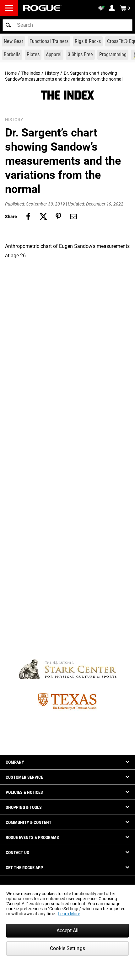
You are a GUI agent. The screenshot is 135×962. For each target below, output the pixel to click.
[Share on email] (73, 216)
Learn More (69, 913)
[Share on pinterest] (58, 216)
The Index (30, 73)
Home (11, 73)
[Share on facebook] (28, 216)
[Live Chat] (102, 8)
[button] (8, 25)
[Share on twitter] (43, 216)
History (52, 73)
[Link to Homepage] (42, 8)
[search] (67, 25)
